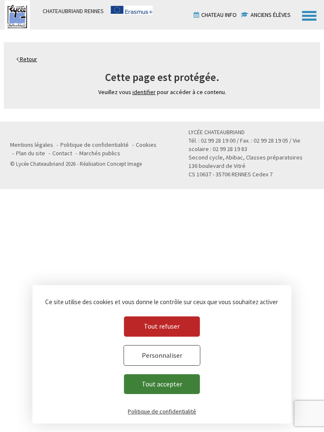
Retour (28, 59)
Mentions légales (31, 144)
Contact (62, 153)
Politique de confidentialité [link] (162, 411)
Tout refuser (162, 326)
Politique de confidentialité (94, 144)
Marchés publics (99, 153)
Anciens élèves (271, 15)
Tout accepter (162, 384)
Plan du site (30, 153)
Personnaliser (162, 355)
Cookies (146, 144)
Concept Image (124, 163)
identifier (144, 92)
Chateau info (219, 15)
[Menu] (309, 15)
